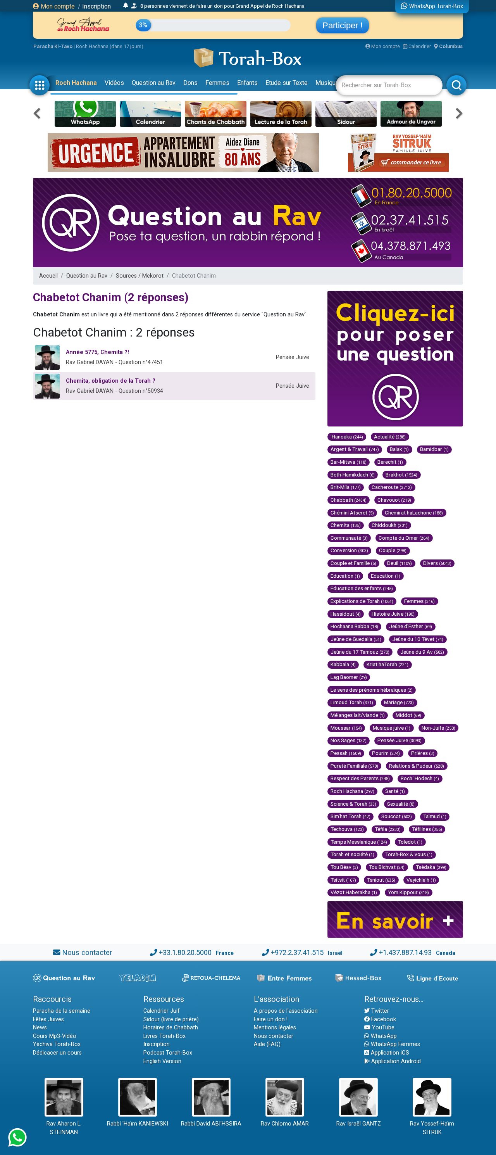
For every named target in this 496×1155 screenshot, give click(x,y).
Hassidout (346, 614)
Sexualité (401, 804)
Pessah (346, 753)
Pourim (386, 753)
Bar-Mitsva (349, 462)
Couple (392, 550)
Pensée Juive (399, 740)
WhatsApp (383, 1036)
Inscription (96, 6)
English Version (162, 1061)
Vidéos (114, 82)
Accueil (48, 276)
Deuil (399, 563)
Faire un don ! (271, 1019)
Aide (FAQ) (267, 1044)
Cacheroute (392, 487)
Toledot (410, 842)
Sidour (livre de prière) (171, 1019)
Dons (190, 82)
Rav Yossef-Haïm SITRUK (432, 1128)
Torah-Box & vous (408, 854)
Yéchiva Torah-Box (57, 1044)
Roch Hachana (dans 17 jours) (109, 46)
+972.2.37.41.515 (297, 952)
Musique (327, 82)
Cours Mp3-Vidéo (54, 1036)
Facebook (383, 1019)
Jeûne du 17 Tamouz (360, 652)
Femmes (217, 82)
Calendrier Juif (161, 1011)
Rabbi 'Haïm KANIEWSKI (137, 1123)
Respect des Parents (360, 778)
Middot (408, 715)
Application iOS (389, 1053)
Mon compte (57, 6)
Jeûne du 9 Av (422, 652)
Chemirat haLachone (414, 512)
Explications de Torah (362, 601)
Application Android (395, 1061)
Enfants (247, 82)
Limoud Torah (352, 702)
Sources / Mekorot (140, 276)
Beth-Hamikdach (353, 474)
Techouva (347, 829)
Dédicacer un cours (57, 1053)
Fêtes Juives (48, 1019)
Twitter (379, 1011)
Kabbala (343, 664)
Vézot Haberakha (354, 892)
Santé (395, 791)
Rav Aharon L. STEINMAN (63, 1128)
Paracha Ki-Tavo (52, 46)
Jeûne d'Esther (410, 626)
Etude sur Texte (286, 82)
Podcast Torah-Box (167, 1053)
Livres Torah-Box (164, 1036)
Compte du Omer (404, 538)
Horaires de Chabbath (170, 1027)
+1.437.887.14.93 (405, 952)
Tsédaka (431, 867)
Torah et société (352, 854)
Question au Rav (154, 82)
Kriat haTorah (387, 664)
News (40, 1027)
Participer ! (342, 25)
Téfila (388, 829)
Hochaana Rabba (354, 626)
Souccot (396, 816)
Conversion (349, 550)
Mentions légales (275, 1027)
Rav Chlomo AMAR (285, 1123)
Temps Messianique (359, 842)
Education (345, 576)
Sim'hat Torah (350, 816)
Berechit (390, 462)
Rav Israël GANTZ (358, 1123)
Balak (399, 449)
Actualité (390, 436)
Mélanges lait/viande (358, 715)
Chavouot (394, 500)
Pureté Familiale (354, 766)
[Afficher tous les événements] (125, 6)
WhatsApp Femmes (394, 1044)
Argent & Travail (355, 449)
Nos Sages (349, 740)
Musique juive (391, 728)
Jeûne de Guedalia (356, 639)
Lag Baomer (349, 677)
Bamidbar (434, 449)
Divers (437, 563)
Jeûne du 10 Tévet (417, 639)
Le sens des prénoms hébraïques (372, 690)
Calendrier (419, 46)
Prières (422, 753)
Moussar (346, 728)
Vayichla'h (421, 880)
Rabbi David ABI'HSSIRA (211, 1123)
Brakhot (401, 474)
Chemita (346, 525)
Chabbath (349, 500)
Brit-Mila (346, 487)
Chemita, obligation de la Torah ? (110, 381)
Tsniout (381, 880)
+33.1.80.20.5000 (185, 952)
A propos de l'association (286, 1011)
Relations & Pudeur (416, 766)
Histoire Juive (393, 614)
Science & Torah (353, 804)
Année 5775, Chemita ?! (97, 352)
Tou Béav (344, 867)
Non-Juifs (438, 728)
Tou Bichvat (387, 867)
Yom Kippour (408, 892)
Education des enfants (362, 588)
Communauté (349, 538)
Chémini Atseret (352, 512)
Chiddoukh (390, 525)
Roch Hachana (76, 82)
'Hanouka (347, 436)
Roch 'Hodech (420, 778)
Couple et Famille (353, 563)
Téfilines (427, 829)
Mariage (399, 702)
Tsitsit (343, 880)
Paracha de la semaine (61, 1011)
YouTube (382, 1027)
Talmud (434, 816)
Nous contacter (87, 952)
